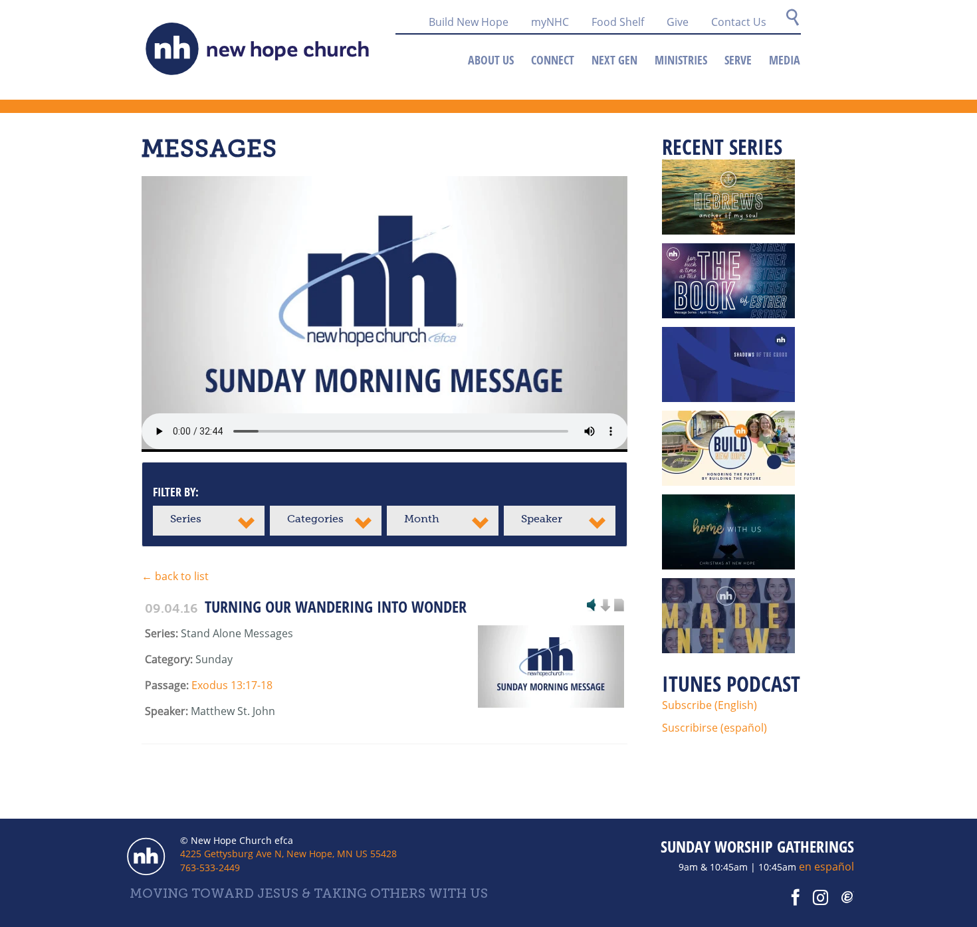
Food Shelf (618, 22)
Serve (738, 60)
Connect (552, 60)
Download (604, 606)
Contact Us (738, 22)
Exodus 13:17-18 (231, 685)
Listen (591, 606)
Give (678, 22)
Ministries (681, 60)
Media (784, 60)
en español (826, 866)
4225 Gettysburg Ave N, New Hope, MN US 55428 (288, 853)
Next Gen (614, 60)
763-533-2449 (210, 867)
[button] (209, 521)
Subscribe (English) (709, 705)
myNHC (550, 22)
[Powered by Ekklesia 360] (848, 897)
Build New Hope (468, 22)
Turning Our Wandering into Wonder (336, 606)
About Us (491, 60)
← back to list (175, 576)
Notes (618, 606)
